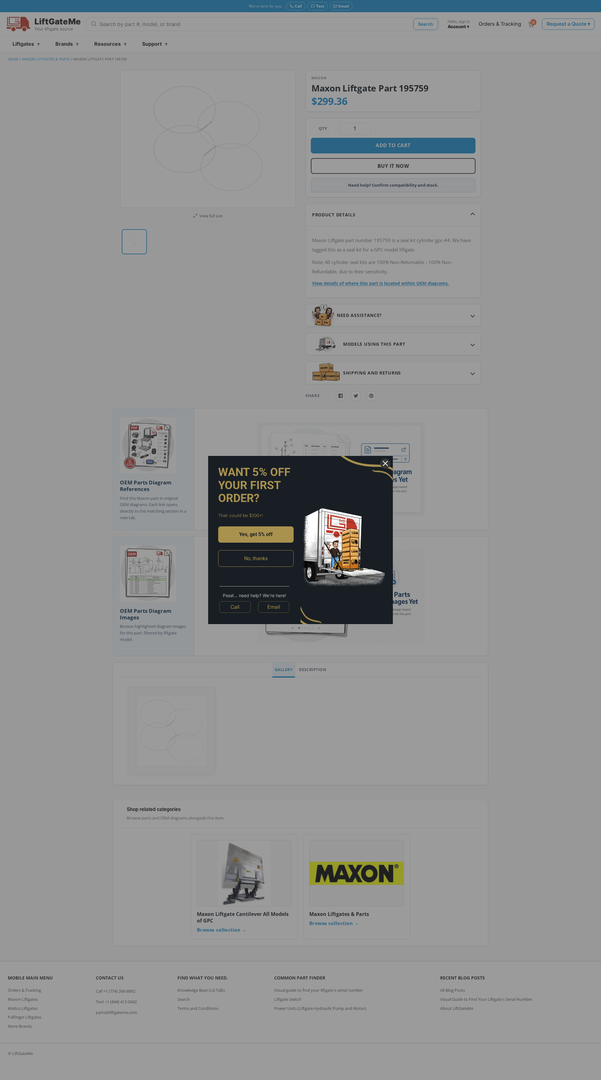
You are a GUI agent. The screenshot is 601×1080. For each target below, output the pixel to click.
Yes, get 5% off (256, 534)
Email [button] (273, 607)
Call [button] (234, 607)
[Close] (385, 463)
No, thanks (256, 558)
